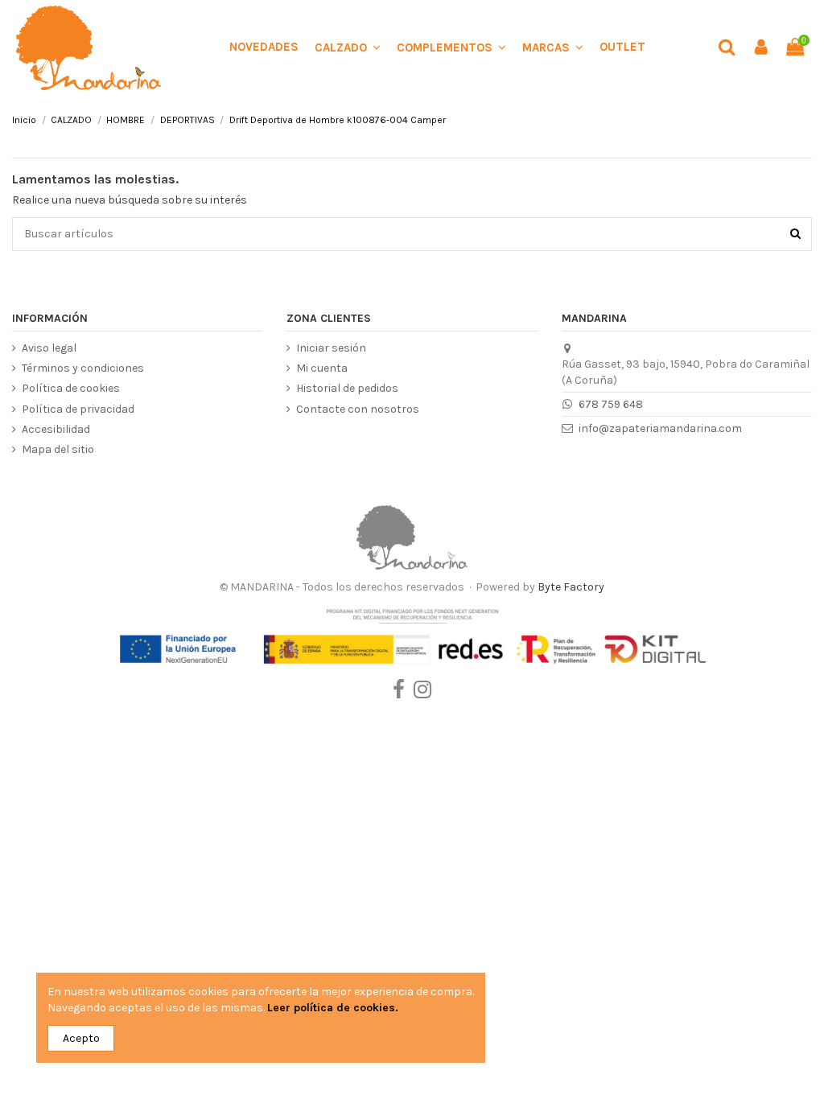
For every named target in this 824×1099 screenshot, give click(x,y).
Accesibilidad (56, 429)
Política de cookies (71, 388)
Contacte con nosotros (357, 409)
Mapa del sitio (58, 449)
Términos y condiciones (83, 368)
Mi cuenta (322, 368)
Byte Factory (571, 587)
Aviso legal (49, 348)
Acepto (81, 1038)
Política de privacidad (78, 409)
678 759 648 (611, 404)
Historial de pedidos (347, 388)
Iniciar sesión (331, 348)
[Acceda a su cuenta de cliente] (760, 48)
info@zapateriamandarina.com (660, 428)
